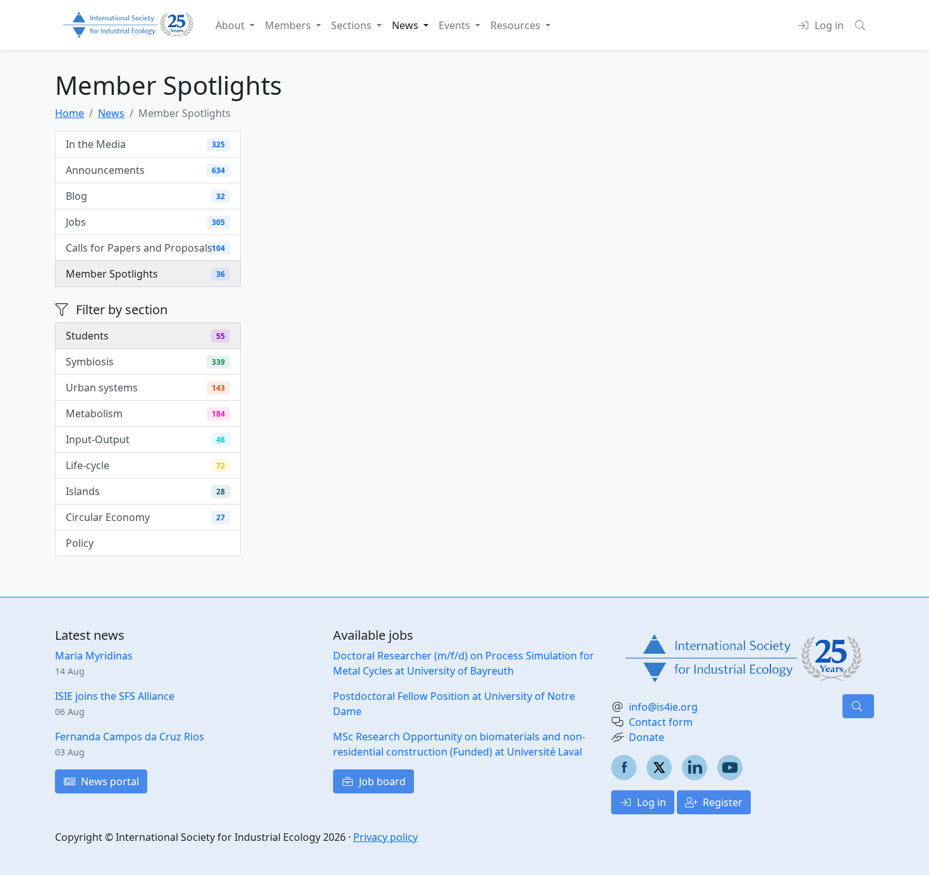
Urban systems (145, 388)
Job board (381, 781)
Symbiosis (145, 362)
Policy (145, 543)
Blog (145, 196)
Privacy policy (385, 837)
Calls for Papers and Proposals (145, 248)
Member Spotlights (145, 274)
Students (145, 336)
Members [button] (289, 25)
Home (69, 113)
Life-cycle (145, 465)
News (111, 113)
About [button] (231, 25)
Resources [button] (516, 25)
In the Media (145, 144)
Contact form (661, 722)
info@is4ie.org (663, 707)
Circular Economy (145, 517)
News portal (108, 781)
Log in (650, 802)
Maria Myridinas (94, 656)
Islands (145, 491)
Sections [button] (352, 25)
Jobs (145, 222)
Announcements (145, 170)
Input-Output (145, 439)
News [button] (406, 25)
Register (721, 802)
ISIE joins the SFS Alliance (114, 696)
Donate (646, 737)
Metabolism (145, 413)
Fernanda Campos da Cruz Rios (129, 736)
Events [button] (456, 25)
